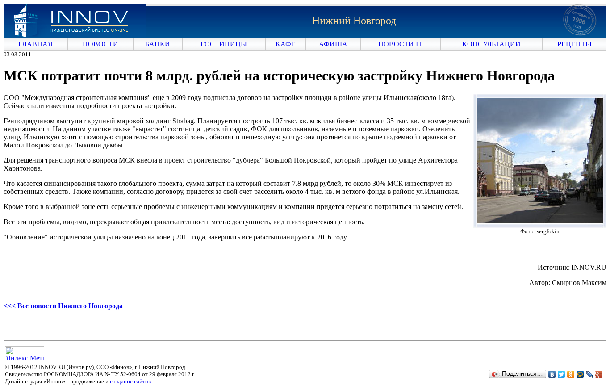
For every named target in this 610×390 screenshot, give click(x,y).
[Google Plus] (599, 374)
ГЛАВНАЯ (35, 44)
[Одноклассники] (571, 374)
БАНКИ (157, 44)
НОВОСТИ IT (400, 44)
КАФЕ (286, 44)
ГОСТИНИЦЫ (224, 44)
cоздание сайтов (130, 381)
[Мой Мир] (580, 374)
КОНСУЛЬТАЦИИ (491, 44)
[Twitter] (561, 374)
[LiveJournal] (589, 374)
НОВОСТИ (100, 44)
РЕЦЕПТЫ (574, 44)
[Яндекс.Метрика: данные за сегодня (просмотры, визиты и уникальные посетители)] (24, 353)
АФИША (333, 44)
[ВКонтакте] (552, 374)
